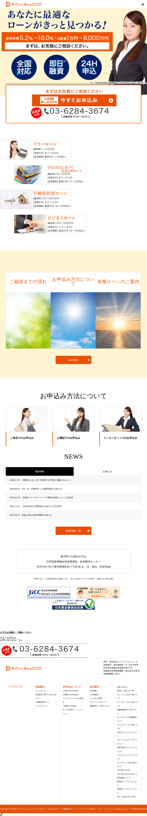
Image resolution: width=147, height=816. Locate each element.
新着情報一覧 (73, 530)
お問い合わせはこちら (11, 640)
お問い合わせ (122, 687)
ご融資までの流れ (70, 706)
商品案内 (40, 686)
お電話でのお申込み (68, 437)
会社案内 (73, 359)
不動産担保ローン (42, 702)
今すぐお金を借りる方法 (126, 796)
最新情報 (39, 471)
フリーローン (41, 690)
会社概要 (93, 690)
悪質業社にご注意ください (100, 706)
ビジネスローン (42, 706)
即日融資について (124, 777)
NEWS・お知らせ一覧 (125, 690)
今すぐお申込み (8, 637)
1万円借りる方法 (123, 770)
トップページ (15, 686)
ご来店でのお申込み (22, 437)
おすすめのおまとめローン (127, 774)
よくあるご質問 (96, 698)
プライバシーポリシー (98, 702)
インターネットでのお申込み (120, 437)
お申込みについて (72, 686)
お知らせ (107, 471)
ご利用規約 (94, 694)
